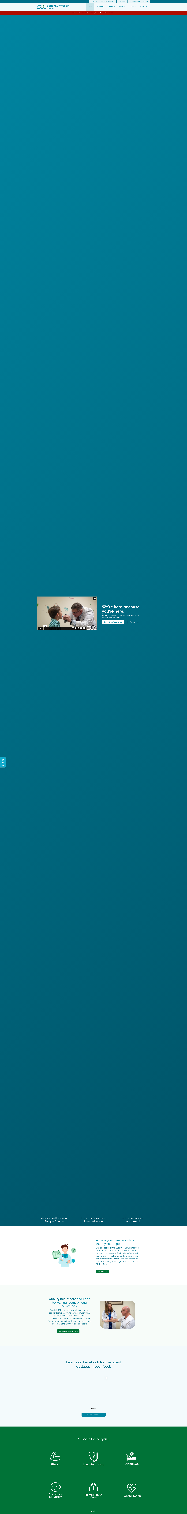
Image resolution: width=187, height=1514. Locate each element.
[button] (100, 7)
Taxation (94, 1)
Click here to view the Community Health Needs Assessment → (93, 13)
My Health (122, 1)
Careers (133, 7)
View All (92, 1511)
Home (90, 7)
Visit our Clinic (134, 622)
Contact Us (144, 7)
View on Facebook (94, 1415)
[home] (53, 7)
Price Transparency (107, 1)
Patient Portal (102, 1271)
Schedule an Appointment (139, 1)
